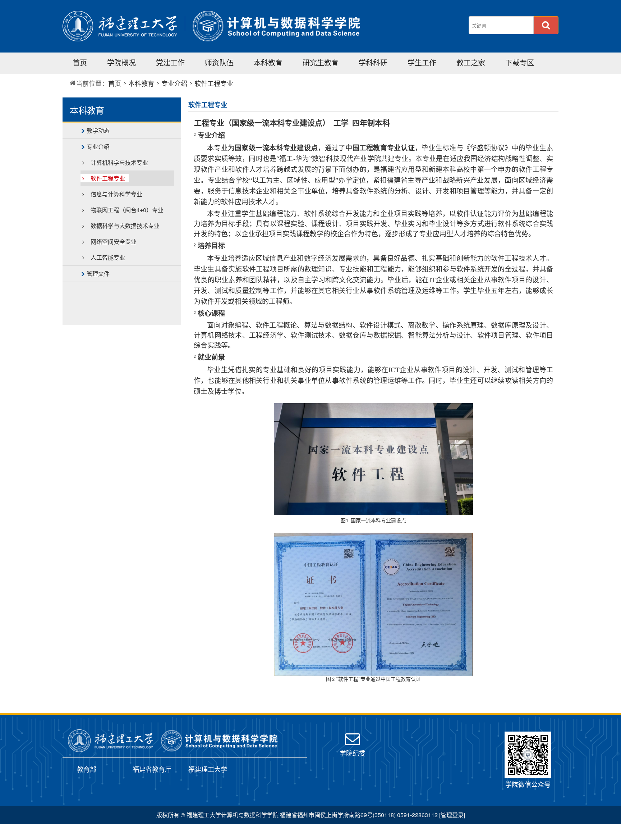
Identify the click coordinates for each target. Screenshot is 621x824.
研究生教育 (321, 62)
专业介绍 (174, 83)
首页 (80, 62)
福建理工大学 (207, 769)
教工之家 (470, 62)
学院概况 (121, 62)
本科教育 (268, 62)
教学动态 (98, 130)
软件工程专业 (213, 83)
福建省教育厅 (152, 769)
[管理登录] (452, 815)
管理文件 (98, 273)
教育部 (86, 769)
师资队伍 (219, 62)
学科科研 (373, 62)
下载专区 (519, 62)
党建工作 (170, 62)
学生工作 (422, 62)
